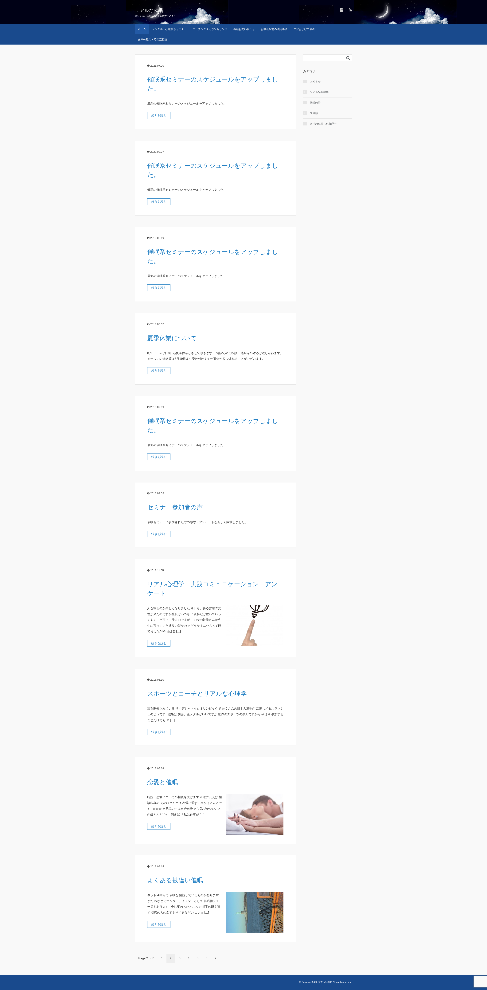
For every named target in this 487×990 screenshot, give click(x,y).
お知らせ (315, 81)
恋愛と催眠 (162, 782)
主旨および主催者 (304, 29)
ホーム (142, 29)
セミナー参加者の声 (175, 507)
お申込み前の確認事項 (274, 29)
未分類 (314, 113)
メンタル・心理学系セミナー (169, 29)
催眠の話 (315, 102)
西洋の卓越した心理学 (323, 123)
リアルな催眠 (149, 10)
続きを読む (158, 115)
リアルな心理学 (319, 91)
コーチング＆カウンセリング (210, 29)
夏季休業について (172, 338)
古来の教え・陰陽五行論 (152, 39)
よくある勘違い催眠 (175, 880)
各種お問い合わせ (244, 29)
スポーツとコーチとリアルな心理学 (197, 693)
